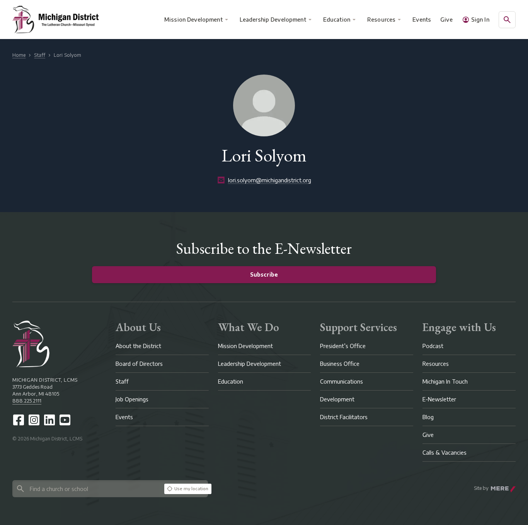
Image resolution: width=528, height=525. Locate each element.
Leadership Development (273, 19)
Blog (428, 417)
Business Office (339, 363)
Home (19, 55)
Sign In (480, 19)
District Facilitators (344, 417)
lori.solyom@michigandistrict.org (269, 180)
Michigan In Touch (445, 381)
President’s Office (343, 346)
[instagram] (34, 420)
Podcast (432, 346)
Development (337, 399)
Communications (341, 381)
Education (336, 19)
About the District (138, 346)
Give (446, 19)
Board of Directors (139, 363)
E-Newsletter (439, 399)
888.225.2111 (26, 401)
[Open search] (507, 19)
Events (422, 19)
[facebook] (18, 420)
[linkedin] (49, 420)
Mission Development (193, 19)
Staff (39, 55)
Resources (381, 19)
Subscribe (264, 274)
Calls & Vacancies (444, 452)
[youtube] (65, 420)
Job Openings (132, 399)
